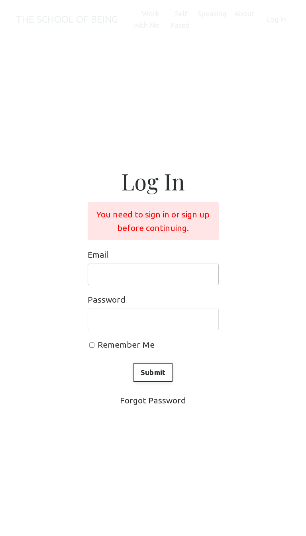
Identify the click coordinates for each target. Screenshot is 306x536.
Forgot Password (153, 400)
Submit (153, 372)
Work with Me (146, 19)
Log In (276, 19)
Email (98, 254)
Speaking (212, 14)
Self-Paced (180, 19)
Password (107, 299)
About (244, 14)
